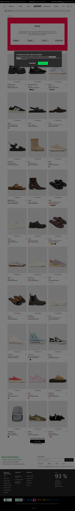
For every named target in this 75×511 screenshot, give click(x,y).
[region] (38, 59)
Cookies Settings (32, 63)
